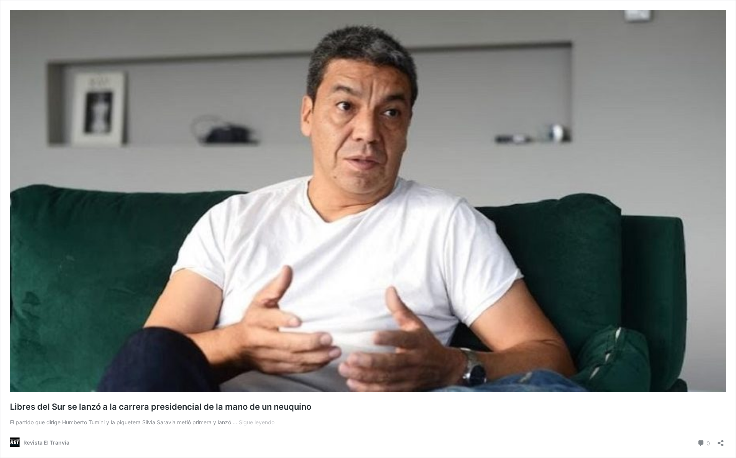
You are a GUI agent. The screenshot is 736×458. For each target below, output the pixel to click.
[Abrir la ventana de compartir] (720, 441)
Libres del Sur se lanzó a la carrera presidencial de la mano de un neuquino (160, 407)
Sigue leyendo (256, 422)
